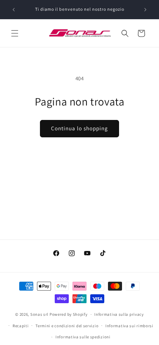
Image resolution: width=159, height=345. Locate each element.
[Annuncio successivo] (145, 9)
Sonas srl (39, 314)
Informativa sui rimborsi (129, 325)
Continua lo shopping (79, 128)
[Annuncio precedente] (14, 9)
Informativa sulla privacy (119, 314)
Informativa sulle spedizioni (83, 336)
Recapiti (21, 325)
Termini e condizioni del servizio (66, 325)
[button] (15, 33)
